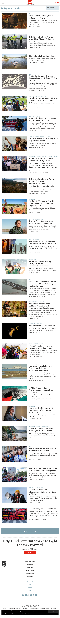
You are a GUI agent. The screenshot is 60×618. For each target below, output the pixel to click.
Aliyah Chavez (32, 419)
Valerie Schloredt (33, 439)
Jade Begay (31, 212)
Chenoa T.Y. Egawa (32, 399)
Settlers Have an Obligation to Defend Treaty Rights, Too (41, 159)
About (30, 584)
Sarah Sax (31, 252)
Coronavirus (36, 239)
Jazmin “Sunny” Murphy (34, 519)
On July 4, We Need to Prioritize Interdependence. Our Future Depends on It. (42, 203)
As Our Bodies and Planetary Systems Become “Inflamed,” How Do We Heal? (43, 78)
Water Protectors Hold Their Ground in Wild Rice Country (41, 347)
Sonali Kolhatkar (32, 90)
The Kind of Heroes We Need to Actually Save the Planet (42, 449)
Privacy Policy (30, 613)
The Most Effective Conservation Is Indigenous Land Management (43, 469)
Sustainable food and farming (36, 219)
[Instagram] (28, 595)
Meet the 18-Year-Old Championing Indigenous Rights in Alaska (42, 492)
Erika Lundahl (38, 173)
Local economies (40, 34)
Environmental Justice (30, 561)
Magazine (30, 587)
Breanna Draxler (32, 147)
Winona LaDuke (32, 356)
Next (36, 531)
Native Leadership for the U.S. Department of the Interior (41, 409)
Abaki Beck (31, 47)
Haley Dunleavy (32, 131)
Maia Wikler (31, 272)
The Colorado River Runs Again (42, 56)
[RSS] (36, 595)
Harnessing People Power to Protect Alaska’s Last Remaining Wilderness (41, 368)
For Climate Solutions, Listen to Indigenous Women (42, 17)
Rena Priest (31, 459)
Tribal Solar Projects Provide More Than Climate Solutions (41, 38)
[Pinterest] (31, 595)
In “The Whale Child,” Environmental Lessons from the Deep (41, 390)
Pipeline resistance (45, 136)
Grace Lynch (31, 26)
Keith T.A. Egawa (40, 399)
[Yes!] (30, 2)
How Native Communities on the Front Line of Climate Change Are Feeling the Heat (43, 284)
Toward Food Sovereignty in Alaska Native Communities (41, 222)
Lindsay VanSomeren (33, 194)
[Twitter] (26, 595)
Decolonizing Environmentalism (42, 509)
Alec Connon (31, 173)
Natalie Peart (32, 107)
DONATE (57, 2)
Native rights (32, 34)
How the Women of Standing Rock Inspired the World (43, 139)
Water (30, 54)
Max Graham (31, 232)
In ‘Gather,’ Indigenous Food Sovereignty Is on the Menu (41, 429)
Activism (31, 259)
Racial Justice (30, 564)
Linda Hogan (31, 332)
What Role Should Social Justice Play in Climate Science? (42, 119)
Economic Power (30, 573)
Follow (30, 590)
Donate (30, 553)
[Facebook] (23, 595)
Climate (30, 13)
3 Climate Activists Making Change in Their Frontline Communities (40, 263)
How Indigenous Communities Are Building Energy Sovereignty (43, 99)
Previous (24, 531)
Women (30, 136)
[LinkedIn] (34, 595)
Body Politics (30, 567)
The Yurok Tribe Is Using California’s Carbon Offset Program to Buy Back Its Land (41, 306)
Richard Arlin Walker (33, 296)
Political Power (30, 570)
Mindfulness (39, 323)
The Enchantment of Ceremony (42, 326)
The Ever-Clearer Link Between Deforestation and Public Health (42, 242)
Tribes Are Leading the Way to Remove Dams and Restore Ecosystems (41, 181)
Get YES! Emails (30, 581)
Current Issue (30, 576)
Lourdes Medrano (33, 62)
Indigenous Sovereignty (42, 156)
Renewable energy (49, 34)
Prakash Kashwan (33, 479)
